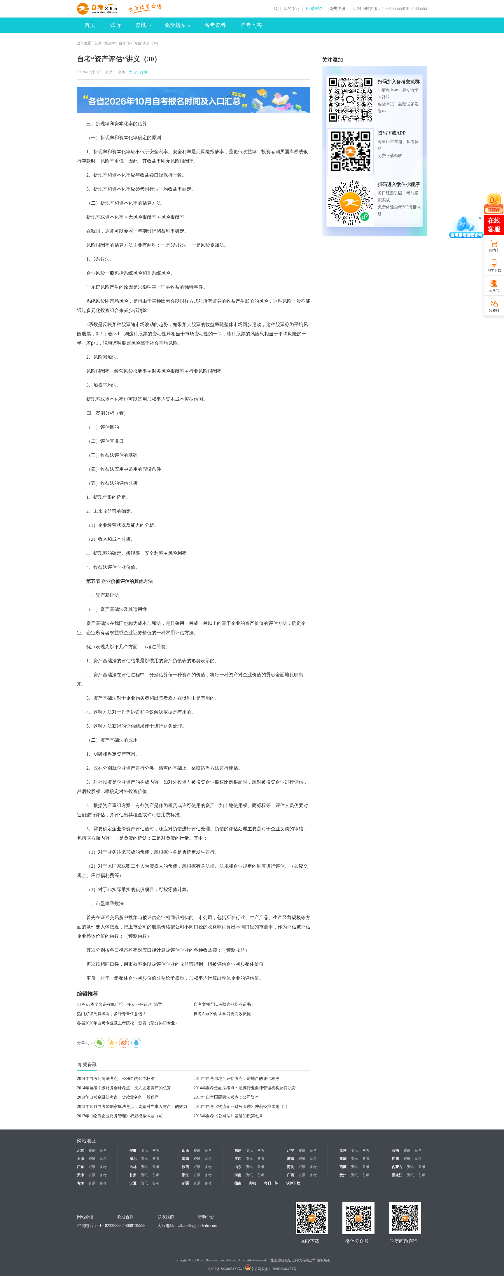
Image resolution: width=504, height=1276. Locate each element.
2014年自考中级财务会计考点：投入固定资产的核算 (124, 1088)
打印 (142, 72)
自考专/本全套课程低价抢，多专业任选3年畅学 (119, 1004)
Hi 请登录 (314, 9)
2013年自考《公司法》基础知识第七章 (228, 1116)
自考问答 (251, 25)
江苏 (343, 1150)
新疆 (185, 1183)
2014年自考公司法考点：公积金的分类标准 (116, 1078)
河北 (290, 1167)
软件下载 (293, 1183)
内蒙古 (397, 1167)
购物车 (494, 250)
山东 (238, 1167)
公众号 (494, 290)
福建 (238, 1150)
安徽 (133, 1150)
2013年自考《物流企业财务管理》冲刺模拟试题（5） (242, 1106)
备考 (103, 1150)
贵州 (343, 1175)
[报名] (193, 100)
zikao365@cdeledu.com (197, 1225)
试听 (115, 25)
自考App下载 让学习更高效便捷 (222, 1014)
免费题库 (175, 25)
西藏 (343, 1167)
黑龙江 (397, 1175)
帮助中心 (206, 1217)
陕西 (185, 1167)
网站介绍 (85, 1217)
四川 (395, 1159)
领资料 (494, 310)
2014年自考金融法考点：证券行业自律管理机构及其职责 (245, 1088)
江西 (238, 1159)
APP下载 (494, 270)
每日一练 (271, 1183)
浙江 (185, 1175)
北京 (80, 1150)
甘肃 (133, 1175)
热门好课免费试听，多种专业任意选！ (111, 1014)
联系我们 (166, 1217)
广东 (80, 1167)
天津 (80, 1175)
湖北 (133, 1159)
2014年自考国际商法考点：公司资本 (226, 1097)
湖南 (290, 1159)
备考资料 (215, 25)
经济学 (109, 43)
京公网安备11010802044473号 (273, 1269)
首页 (90, 25)
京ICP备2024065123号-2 (226, 1269)
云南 (395, 1150)
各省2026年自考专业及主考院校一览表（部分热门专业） (128, 1023)
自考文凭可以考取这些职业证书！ (224, 1004)
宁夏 (133, 1183)
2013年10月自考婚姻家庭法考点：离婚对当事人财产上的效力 (132, 1106)
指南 (238, 1183)
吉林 (133, 1167)
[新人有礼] (493, 202)
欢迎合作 (125, 1217)
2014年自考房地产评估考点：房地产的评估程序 (236, 1078)
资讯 (140, 25)
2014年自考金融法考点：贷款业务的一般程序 (118, 1097)
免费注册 (337, 9)
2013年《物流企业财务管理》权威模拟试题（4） (121, 1116)
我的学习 (292, 9)
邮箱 (252, 1183)
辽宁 (290, 1150)
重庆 (343, 1159)
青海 (80, 1183)
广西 (290, 1175)
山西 (185, 1150)
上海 (80, 1159)
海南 (185, 1159)
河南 (238, 1175)
